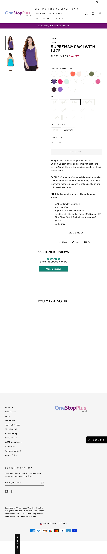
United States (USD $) (53, 523)
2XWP (83, 110)
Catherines (58, 42)
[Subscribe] (42, 482)
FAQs (7, 416)
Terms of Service (12, 425)
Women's (68, 130)
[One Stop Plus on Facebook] (11, 491)
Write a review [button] (53, 269)
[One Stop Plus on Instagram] (6, 491)
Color (61, 68)
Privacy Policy (11, 438)
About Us (9, 408)
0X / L (64, 102)
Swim (75, 9)
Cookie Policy (11, 455)
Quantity (57, 137)
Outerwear (63, 9)
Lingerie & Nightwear (48, 14)
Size (53, 97)
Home (53, 38)
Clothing (40, 9)
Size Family (58, 125)
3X (92, 110)
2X (73, 110)
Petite (56, 130)
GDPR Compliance (13, 442)
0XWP (75, 102)
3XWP (56, 117)
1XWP (64, 110)
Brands (60, 18)
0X (54, 102)
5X (73, 117)
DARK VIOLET (54, 81)
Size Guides (76, 233)
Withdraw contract (13, 451)
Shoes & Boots (44, 18)
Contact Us (10, 447)
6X (81, 117)
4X (65, 117)
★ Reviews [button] (17, 543)
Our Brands (10, 421)
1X (54, 110)
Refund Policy (11, 434)
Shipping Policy (12, 429)
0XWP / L (88, 102)
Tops (51, 9)
